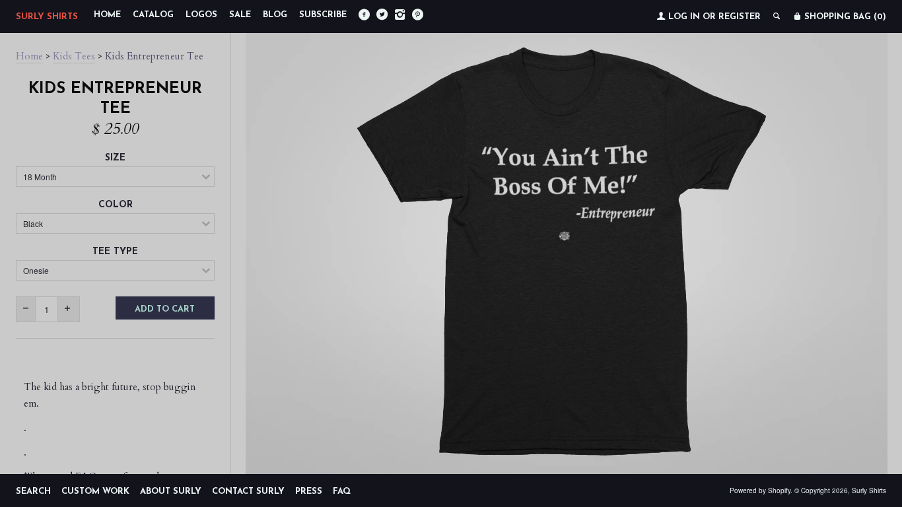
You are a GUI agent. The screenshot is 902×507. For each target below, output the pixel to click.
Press (308, 491)
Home (107, 15)
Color (115, 205)
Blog (275, 15)
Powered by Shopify (760, 490)
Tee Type (115, 252)
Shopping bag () (844, 17)
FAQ (342, 491)
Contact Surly (248, 491)
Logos (201, 15)
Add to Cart (165, 309)
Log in (684, 17)
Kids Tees (74, 56)
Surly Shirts (47, 17)
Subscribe (323, 15)
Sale (240, 15)
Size (115, 158)
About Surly (170, 491)
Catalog (153, 15)
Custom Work (95, 491)
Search (33, 491)
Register (739, 17)
